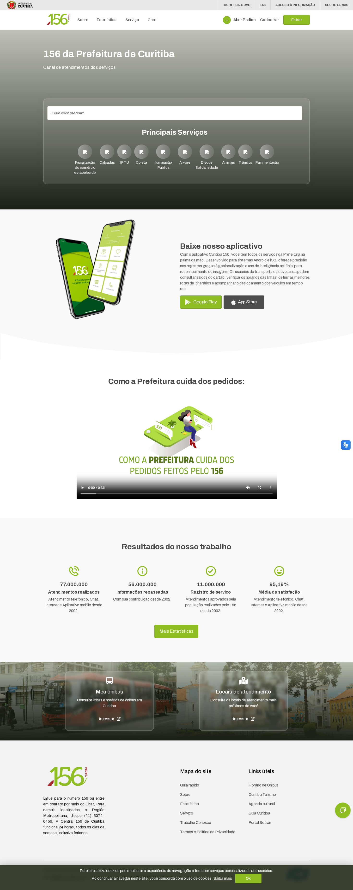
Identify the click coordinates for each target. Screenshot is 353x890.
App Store (246, 302)
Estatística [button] (107, 20)
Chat (152, 20)
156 (263, 5)
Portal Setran (260, 823)
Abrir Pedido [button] (244, 20)
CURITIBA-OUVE (237, 5)
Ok (248, 878)
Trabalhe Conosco (195, 823)
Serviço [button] (132, 20)
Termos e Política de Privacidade (207, 832)
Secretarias (336, 5)
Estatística (189, 804)
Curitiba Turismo (262, 794)
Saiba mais (222, 878)
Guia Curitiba (259, 813)
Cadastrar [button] (269, 20)
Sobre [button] (82, 20)
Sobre (185, 794)
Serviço (186, 813)
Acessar (107, 719)
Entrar (296, 20)
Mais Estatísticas (176, 631)
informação (295, 5)
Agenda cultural (262, 804)
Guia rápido (189, 785)
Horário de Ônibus (264, 785)
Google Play (204, 302)
